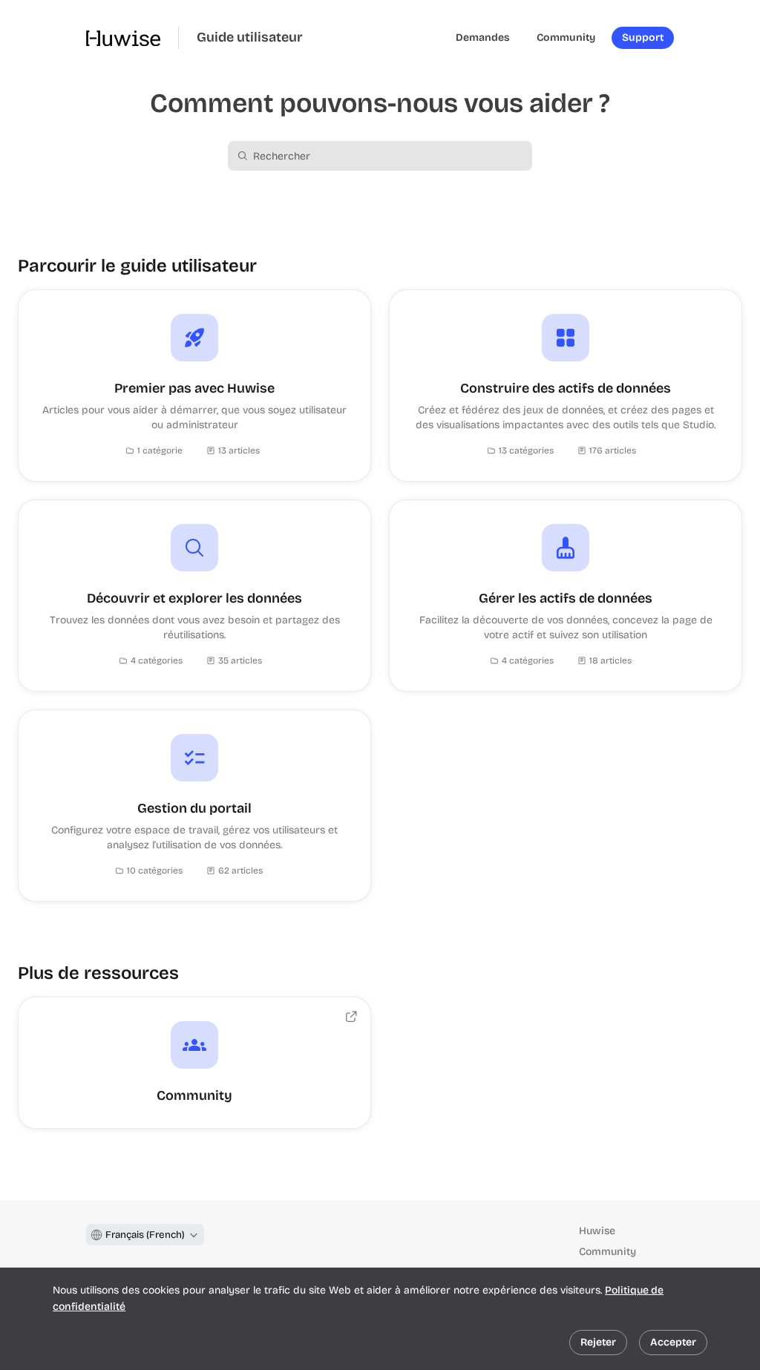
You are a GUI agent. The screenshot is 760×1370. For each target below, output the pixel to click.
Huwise (597, 1231)
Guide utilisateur (250, 37)
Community (607, 1251)
